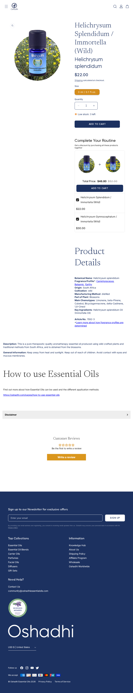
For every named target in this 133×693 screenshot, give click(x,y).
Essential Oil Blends (18, 549)
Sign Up (115, 518)
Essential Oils (15, 545)
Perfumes (13, 558)
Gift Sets (12, 570)
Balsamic (79, 284)
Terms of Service (62, 681)
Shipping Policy (77, 553)
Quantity (79, 99)
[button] (6, 6)
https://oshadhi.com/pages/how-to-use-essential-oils (31, 394)
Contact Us (14, 586)
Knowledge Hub (77, 545)
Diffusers (12, 566)
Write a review (66, 457)
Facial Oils (13, 562)
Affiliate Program (78, 558)
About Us (74, 549)
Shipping (79, 80)
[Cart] (127, 6)
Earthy (88, 284)
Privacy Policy (13, 528)
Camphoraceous (105, 281)
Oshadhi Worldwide (79, 566)
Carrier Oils (14, 553)
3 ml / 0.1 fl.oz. (87, 92)
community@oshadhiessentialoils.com (28, 590)
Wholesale (74, 562)
